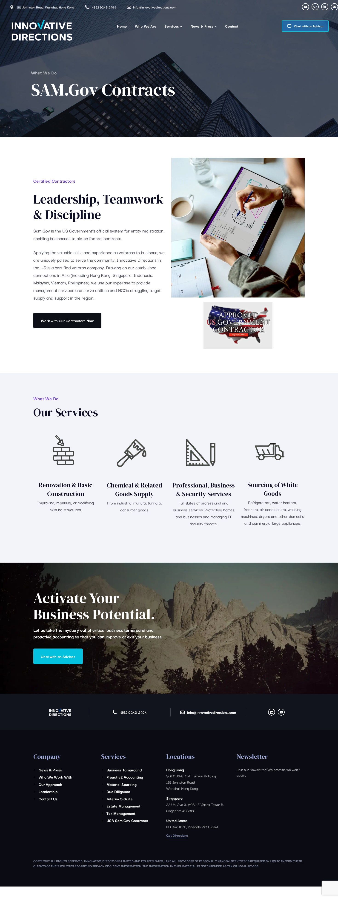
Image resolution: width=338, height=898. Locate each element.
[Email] (334, 6)
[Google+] (315, 6)
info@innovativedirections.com (154, 7)
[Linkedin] (271, 712)
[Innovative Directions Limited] (41, 31)
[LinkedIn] (324, 6)
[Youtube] (305, 6)
